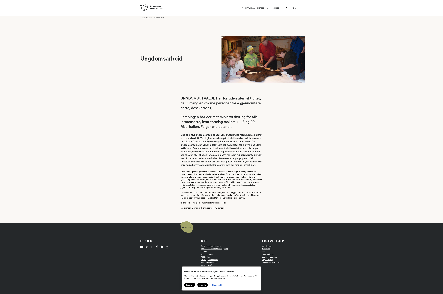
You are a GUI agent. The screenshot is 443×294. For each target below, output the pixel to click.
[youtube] (142, 247)
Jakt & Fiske (267, 246)
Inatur (264, 251)
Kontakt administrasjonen (211, 246)
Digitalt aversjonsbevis (271, 262)
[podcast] (167, 247)
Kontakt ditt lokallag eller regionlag (214, 248)
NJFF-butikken (267, 254)
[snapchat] (162, 247)
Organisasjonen (207, 254)
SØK (284, 8)
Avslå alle (202, 285)
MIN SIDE (276, 8)
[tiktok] (157, 247)
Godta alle (189, 285)
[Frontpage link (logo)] (144, 7)
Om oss (204, 251)
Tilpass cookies (217, 285)
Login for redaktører (269, 257)
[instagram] (147, 247)
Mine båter (266, 248)
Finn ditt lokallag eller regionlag (255, 8)
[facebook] (152, 247)
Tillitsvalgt (205, 257)
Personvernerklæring (209, 262)
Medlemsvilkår (207, 265)
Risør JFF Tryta (147, 17)
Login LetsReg (267, 259)
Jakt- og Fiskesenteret (209, 259)
